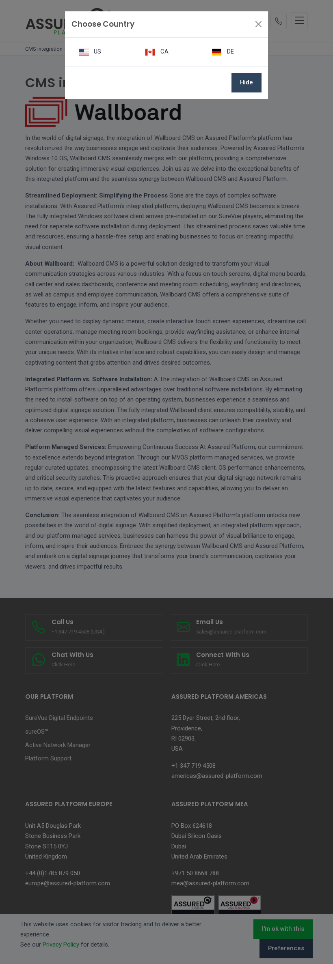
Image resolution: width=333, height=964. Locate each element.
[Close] (258, 24)
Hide (246, 82)
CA (164, 51)
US (96, 51)
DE (229, 51)
